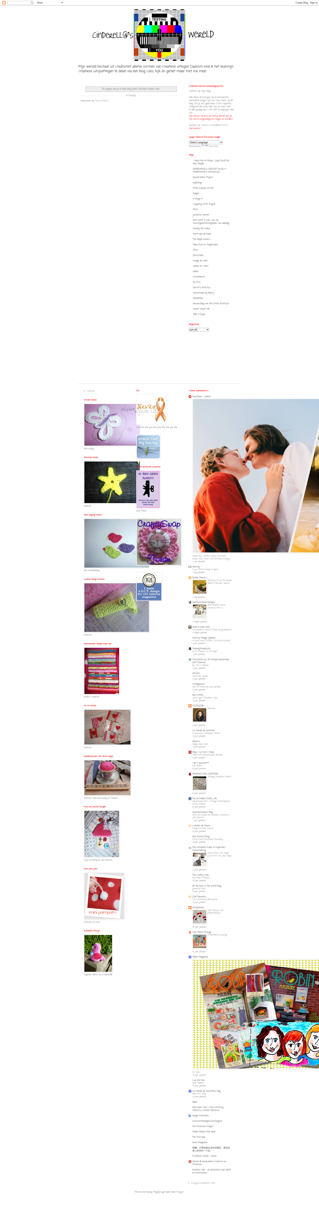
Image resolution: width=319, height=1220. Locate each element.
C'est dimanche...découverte (204, 899)
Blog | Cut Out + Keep (203, 752)
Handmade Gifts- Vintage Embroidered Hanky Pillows (210, 803)
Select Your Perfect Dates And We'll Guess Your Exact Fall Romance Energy (211, 557)
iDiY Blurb (197, 766)
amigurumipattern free (203, 1183)
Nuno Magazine (199, 1142)
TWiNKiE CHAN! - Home (204, 1156)
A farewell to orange (217, 935)
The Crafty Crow (200, 875)
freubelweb (198, 907)
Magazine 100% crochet (203, 828)
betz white (197, 695)
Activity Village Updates (204, 638)
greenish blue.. (198, 888)
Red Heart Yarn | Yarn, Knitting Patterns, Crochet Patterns (207, 1109)
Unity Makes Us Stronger (204, 651)
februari (212, 708)
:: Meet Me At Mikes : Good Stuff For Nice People (211, 162)
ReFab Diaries (199, 577)
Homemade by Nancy (203, 293)
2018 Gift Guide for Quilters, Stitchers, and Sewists (210, 816)
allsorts (196, 741)
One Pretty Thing (201, 836)
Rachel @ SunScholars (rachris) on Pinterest (209, 1163)
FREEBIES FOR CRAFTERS (205, 774)
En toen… (196, 1072)
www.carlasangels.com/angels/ (207, 1121)
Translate (213, 146)
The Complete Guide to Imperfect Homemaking (208, 849)
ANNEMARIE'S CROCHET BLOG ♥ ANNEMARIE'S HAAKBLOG (209, 170)
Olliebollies (198, 298)
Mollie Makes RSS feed (203, 1132)
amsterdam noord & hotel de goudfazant (212, 630)
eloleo (195, 271)
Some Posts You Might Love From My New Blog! (219, 854)
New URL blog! (199, 1094)
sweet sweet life (201, 309)
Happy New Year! (200, 744)
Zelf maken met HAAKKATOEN (216, 912)
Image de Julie (200, 260)
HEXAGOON (198, 705)
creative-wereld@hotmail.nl (214, 125)
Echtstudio (198, 255)
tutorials (91, 391)
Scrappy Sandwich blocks (219, 776)
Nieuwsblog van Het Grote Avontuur (211, 303)
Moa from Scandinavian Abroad (207, 755)
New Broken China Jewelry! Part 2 (216, 606)
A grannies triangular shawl (206, 733)
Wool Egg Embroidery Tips (204, 698)
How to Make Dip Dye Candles (206, 687)
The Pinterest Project (203, 1126)
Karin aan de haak (202, 234)
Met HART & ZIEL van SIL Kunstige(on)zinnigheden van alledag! (211, 222)
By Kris (196, 282)
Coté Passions (199, 896)
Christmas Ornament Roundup (207, 839)
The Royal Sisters (201, 239)
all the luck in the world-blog (206, 886)
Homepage (131, 95)
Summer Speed (199, 676)
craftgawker (198, 684)
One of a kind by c (202, 287)
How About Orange (201, 932)
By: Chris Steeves (200, 665)
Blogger (180, 1192)
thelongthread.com (201, 648)
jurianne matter (201, 215)
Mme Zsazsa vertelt (203, 188)
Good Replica (198, 1083)
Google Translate (200, 1115)
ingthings (197, 182)
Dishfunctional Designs (203, 602)
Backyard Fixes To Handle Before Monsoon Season (220, 582)
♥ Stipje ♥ (198, 199)
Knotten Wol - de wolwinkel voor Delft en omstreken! (211, 1171)
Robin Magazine (200, 957)
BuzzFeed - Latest (201, 396)
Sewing (196, 567)
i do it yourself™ (200, 763)
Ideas (194, 1102)
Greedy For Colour (201, 228)
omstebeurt (199, 277)
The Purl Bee (198, 1137)
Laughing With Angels (204, 204)
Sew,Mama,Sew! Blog (202, 812)
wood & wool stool (201, 627)
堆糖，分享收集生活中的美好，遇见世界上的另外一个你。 (211, 1149)
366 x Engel (199, 314)
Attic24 (196, 673)
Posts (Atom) (101, 101)
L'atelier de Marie (201, 825)
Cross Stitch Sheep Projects (205, 569)
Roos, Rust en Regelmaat (205, 244)
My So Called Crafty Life (204, 798)
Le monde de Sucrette (203, 730)
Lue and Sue (198, 1080)
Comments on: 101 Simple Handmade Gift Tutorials (210, 661)
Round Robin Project (203, 177)
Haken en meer (201, 266)
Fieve (195, 250)
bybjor (196, 193)
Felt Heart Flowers (201, 878)
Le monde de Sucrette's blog (206, 1091)
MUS (195, 209)
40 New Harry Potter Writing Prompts (211, 640)
